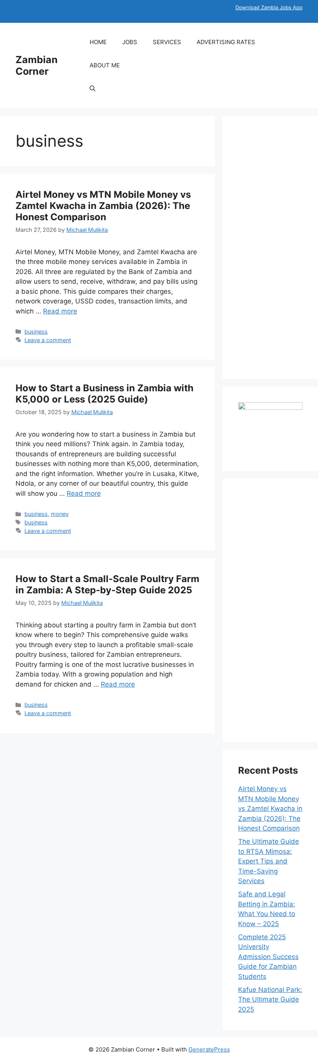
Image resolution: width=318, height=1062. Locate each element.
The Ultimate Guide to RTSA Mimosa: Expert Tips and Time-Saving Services (268, 861)
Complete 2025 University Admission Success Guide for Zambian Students (268, 956)
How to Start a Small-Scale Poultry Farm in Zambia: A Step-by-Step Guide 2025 (107, 584)
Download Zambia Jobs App (268, 7)
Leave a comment (47, 340)
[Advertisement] (270, 247)
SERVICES (167, 42)
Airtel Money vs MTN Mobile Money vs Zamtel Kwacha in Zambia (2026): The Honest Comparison (103, 206)
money (60, 513)
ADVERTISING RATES (226, 42)
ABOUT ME (105, 65)
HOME (98, 42)
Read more (60, 311)
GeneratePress (209, 1049)
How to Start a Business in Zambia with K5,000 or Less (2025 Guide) (105, 393)
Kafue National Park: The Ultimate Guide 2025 (270, 999)
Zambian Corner (37, 65)
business (36, 331)
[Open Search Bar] (92, 88)
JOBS (129, 42)
